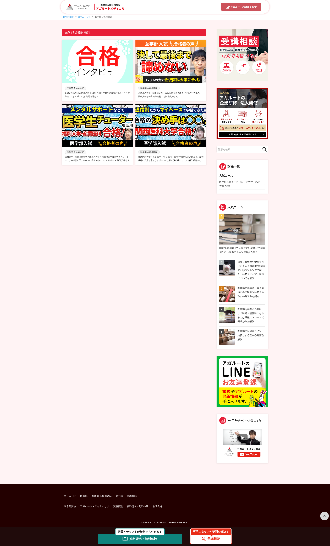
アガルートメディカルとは (94, 506)
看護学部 (132, 496)
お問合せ (157, 506)
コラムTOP (70, 496)
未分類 (119, 496)
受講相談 (118, 506)
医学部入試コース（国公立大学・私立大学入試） (239, 184)
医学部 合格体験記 (102, 496)
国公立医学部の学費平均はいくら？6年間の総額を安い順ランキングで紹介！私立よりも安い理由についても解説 (251, 270)
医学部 (83, 496)
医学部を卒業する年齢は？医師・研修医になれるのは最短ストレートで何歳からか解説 (251, 315)
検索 (263, 149)
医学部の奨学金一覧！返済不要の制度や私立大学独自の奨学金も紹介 (251, 292)
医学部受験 (70, 506)
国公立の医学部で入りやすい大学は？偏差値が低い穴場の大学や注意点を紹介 (242, 250)
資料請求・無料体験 (137, 506)
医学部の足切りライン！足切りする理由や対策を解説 (251, 335)
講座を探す (243, 6)
